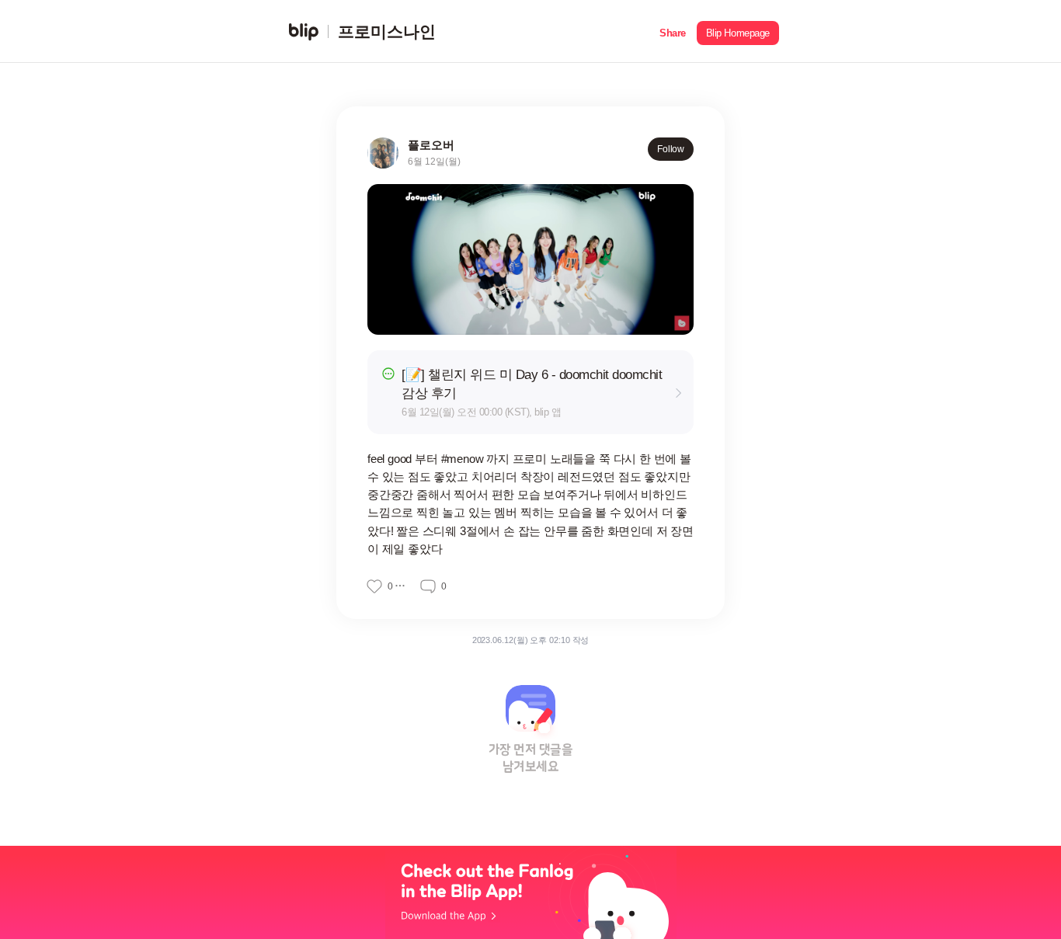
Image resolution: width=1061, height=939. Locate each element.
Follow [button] (670, 149)
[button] (672, 31)
